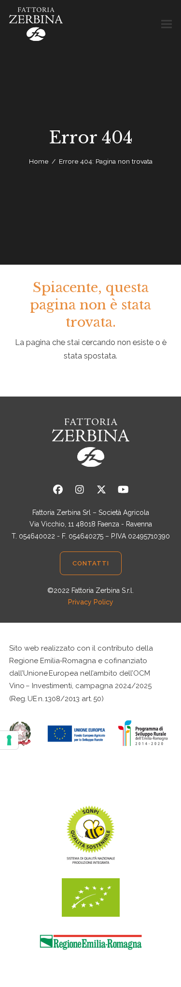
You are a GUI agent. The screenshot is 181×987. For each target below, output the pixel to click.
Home (38, 161)
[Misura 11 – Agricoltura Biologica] (90, 733)
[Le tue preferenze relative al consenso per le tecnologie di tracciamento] (9, 740)
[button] (166, 24)
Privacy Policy (90, 602)
